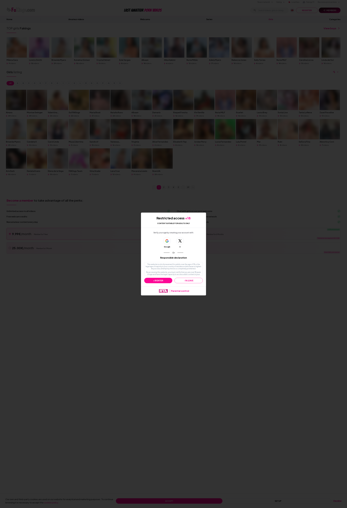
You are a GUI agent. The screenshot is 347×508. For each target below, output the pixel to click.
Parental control (180, 290)
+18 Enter (158, 280)
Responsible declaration (173, 257)
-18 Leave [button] (188, 280)
